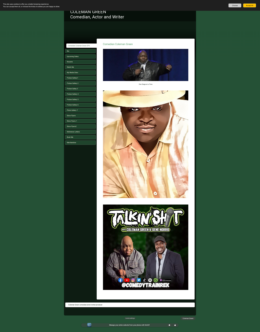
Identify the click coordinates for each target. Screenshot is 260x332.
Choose (235, 5)
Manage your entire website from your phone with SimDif (129, 325)
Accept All (249, 5)
